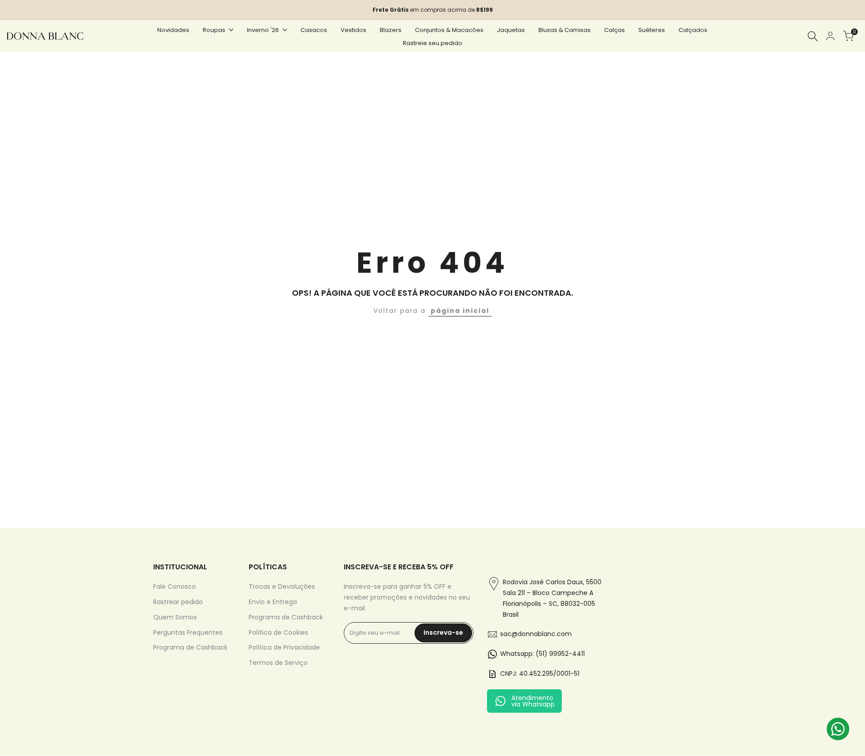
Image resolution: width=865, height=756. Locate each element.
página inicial (460, 310)
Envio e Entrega (273, 601)
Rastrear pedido (178, 601)
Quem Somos (175, 617)
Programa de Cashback (190, 647)
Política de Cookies (278, 632)
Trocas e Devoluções (282, 586)
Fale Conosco (174, 586)
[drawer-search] (813, 36)
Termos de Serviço (278, 662)
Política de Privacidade (284, 647)
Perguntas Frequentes (188, 632)
